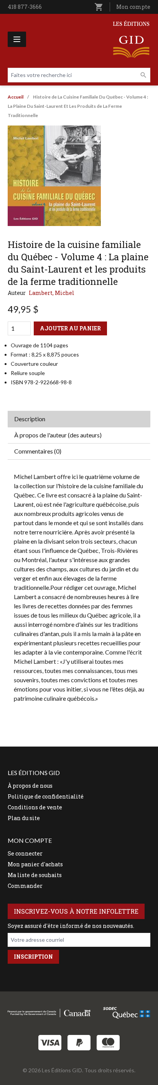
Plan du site (24, 818)
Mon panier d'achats (35, 864)
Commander (25, 885)
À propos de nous (30, 785)
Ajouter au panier (70, 328)
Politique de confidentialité (46, 796)
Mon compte (133, 6)
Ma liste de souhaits (35, 875)
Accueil (15, 97)
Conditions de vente (35, 807)
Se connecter (25, 853)
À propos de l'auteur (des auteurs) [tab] (58, 435)
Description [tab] (29, 418)
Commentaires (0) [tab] (37, 451)
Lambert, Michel (51, 292)
